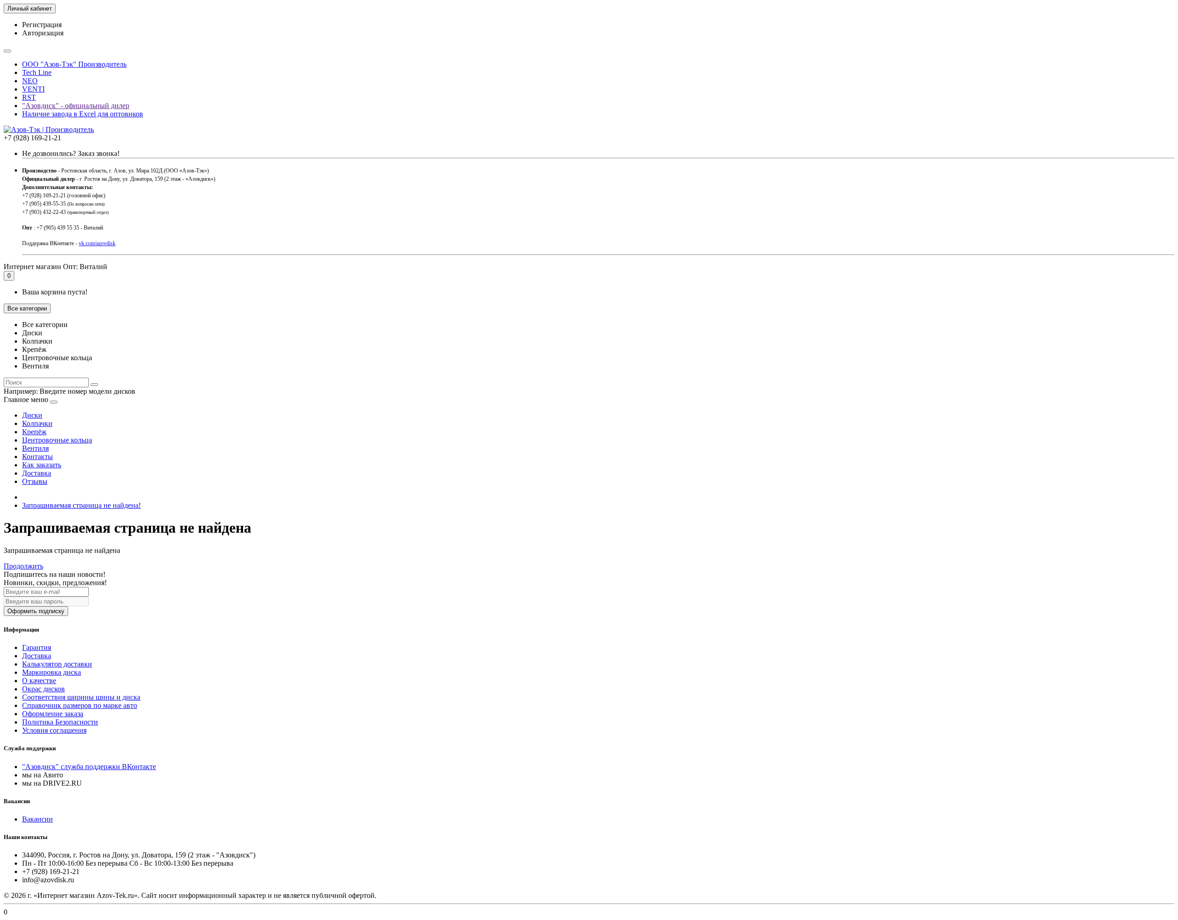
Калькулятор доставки (57, 664)
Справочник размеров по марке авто (79, 705)
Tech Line (37, 72)
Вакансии (37, 819)
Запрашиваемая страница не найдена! (81, 505)
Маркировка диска (51, 672)
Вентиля (35, 448)
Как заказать (41, 465)
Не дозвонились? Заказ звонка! (71, 153)
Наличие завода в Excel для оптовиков (82, 114)
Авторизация (43, 33)
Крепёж (34, 432)
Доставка (36, 473)
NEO (30, 81)
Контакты (37, 456)
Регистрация (42, 25)
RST (29, 97)
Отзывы (34, 481)
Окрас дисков (43, 689)
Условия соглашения (54, 730)
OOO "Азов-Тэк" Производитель (74, 64)
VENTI (33, 89)
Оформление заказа (52, 714)
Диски (32, 415)
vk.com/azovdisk (97, 243)
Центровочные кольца (57, 440)
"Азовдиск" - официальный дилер (75, 105)
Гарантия (36, 647)
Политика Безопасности (60, 722)
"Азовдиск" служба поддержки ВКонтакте (89, 766)
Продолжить (23, 566)
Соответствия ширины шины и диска (81, 697)
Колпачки (37, 423)
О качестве (39, 680)
